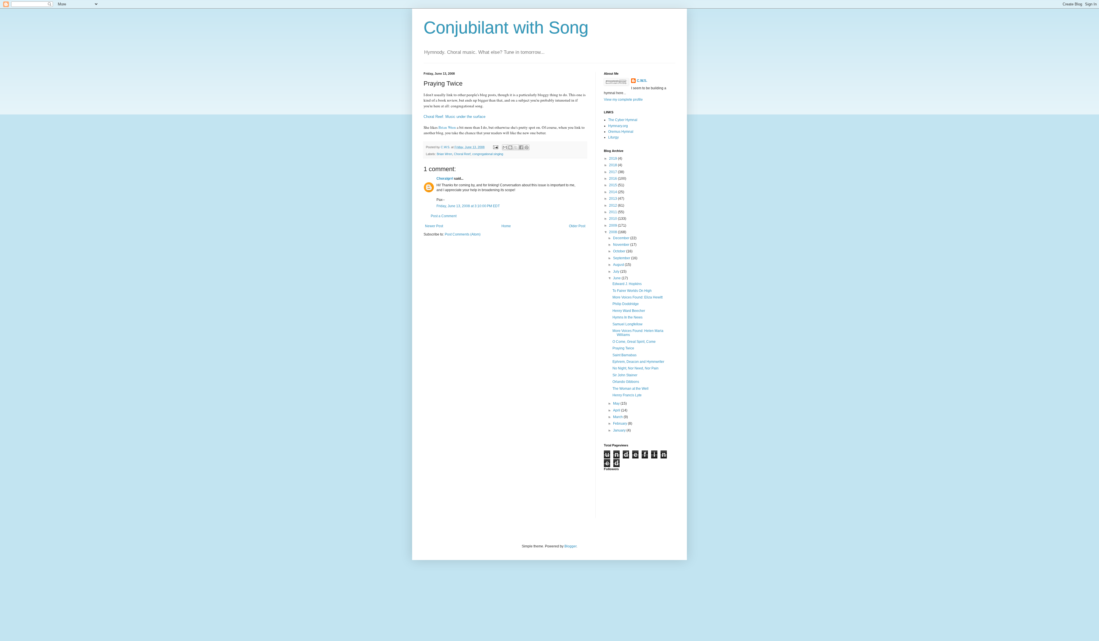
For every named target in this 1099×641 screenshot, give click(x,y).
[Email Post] (495, 147)
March (618, 417)
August (619, 265)
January (619, 430)
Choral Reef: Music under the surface (454, 116)
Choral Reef (462, 154)
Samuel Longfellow (627, 324)
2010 (613, 219)
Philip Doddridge (625, 304)
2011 (613, 212)
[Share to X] (516, 147)
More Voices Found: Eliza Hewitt (637, 297)
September (622, 258)
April (617, 410)
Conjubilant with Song (506, 27)
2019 (613, 159)
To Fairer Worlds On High (632, 291)
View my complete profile (623, 100)
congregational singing (487, 154)
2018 (613, 165)
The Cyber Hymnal (622, 120)
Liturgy (613, 137)
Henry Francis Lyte (627, 395)
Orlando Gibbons (625, 382)
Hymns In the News (627, 317)
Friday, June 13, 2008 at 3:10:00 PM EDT (468, 206)
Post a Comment (443, 216)
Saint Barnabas (624, 355)
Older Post (577, 226)
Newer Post (434, 226)
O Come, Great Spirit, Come (634, 342)
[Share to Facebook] (521, 147)
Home (506, 226)
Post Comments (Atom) (463, 234)
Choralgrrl (444, 179)
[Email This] (505, 147)
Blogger (570, 546)
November (621, 245)
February (620, 424)
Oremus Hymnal (620, 132)
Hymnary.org (618, 126)
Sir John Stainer (624, 375)
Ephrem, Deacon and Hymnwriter (638, 362)
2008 (613, 232)
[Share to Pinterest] (526, 147)
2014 (613, 192)
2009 (613, 225)
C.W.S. (642, 81)
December (621, 238)
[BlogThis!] (510, 147)
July (616, 272)
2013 (613, 199)
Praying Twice (623, 348)
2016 (613, 179)
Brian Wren (447, 127)
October (619, 251)
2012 (613, 205)
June (617, 278)
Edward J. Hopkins (627, 284)
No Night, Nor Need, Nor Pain (635, 368)
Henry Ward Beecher (628, 311)
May (616, 403)
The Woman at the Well (630, 389)
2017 (613, 172)
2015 (613, 185)
